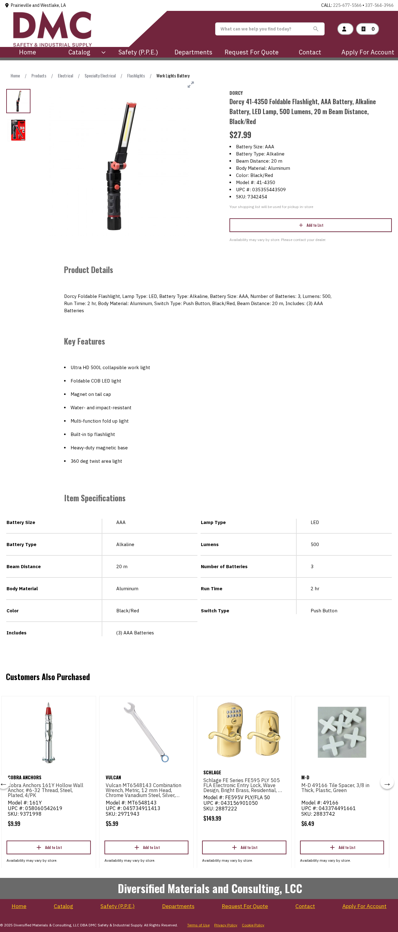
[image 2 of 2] (18, 130)
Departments (193, 52)
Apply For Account (367, 52)
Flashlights (136, 75)
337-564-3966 (379, 5)
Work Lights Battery (172, 75)
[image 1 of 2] (18, 101)
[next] (387, 782)
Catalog (63, 906)
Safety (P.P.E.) (138, 52)
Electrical (65, 75)
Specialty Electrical (100, 75)
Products (38, 75)
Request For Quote (251, 52)
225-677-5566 (347, 5)
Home (27, 52)
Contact (310, 52)
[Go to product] (49, 732)
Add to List (315, 225)
